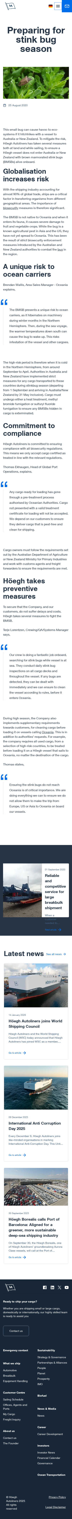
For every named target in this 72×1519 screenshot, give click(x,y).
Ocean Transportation (51, 1474)
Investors (43, 1445)
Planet (41, 1373)
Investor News (46, 1452)
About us (9, 1431)
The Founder (11, 1443)
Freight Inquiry (12, 1419)
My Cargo (9, 1414)
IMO (40, 1384)
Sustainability (46, 1350)
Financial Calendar (48, 1457)
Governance (45, 1463)
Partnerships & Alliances (52, 1362)
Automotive (10, 1370)
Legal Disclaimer (56, 1507)
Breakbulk (9, 1375)
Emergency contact (15, 1350)
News (40, 1415)
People (41, 1368)
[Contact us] (67, 6)
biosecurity (10, 208)
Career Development (50, 1434)
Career (41, 1427)
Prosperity (43, 1378)
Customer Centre (14, 1392)
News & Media (46, 1408)
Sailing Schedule (13, 1399)
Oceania (48, 732)
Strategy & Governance (51, 1357)
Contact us (16, 1330)
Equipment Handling (15, 1381)
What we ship (11, 1363)
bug (60, 249)
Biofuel (42, 1395)
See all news (54, 954)
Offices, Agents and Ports (15, 1406)
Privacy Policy (57, 1497)
